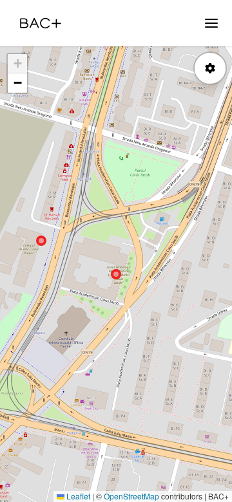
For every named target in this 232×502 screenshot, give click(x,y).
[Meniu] (211, 23)
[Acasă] (40, 23)
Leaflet (77, 495)
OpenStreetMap (131, 495)
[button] (17, 63)
